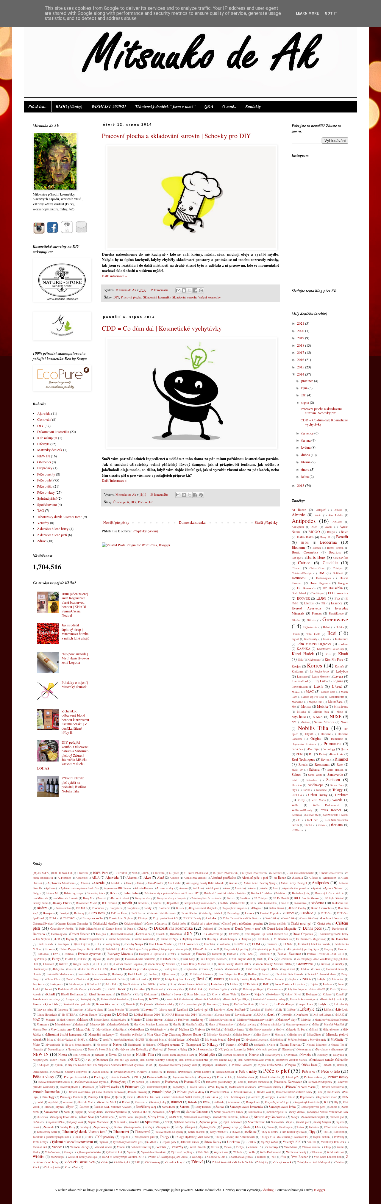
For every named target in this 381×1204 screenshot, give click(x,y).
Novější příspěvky (116, 522)
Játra (172, 984)
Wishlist (38, 1156)
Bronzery (79, 913)
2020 (301, 330)
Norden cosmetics (233, 1055)
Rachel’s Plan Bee (148, 1097)
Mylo (36, 1044)
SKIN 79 (297, 770)
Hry (181, 974)
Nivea (344, 722)
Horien (296, 634)
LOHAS (122, 1014)
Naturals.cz (75, 1049)
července (307, 433)
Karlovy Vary (176, 989)
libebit (308, 825)
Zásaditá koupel (175, 1162)
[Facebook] (52, 232)
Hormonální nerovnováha (92, 974)
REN (299, 753)
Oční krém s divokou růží (193, 1060)
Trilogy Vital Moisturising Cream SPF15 (284, 1137)
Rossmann (322, 764)
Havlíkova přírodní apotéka (140, 969)
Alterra (338, 510)
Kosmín (339, 666)
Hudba (252, 974)
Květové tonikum (244, 1004)
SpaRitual (152, 1121)
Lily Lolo (320, 680)
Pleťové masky (338, 1076)
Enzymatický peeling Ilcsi (268, 949)
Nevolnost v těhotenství (330, 1049)
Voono (340, 1147)
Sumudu (49, 1127)
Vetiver (215, 1147)
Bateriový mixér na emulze (206, 898)
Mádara (83, 1019)
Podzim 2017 (192, 1082)
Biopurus (98, 908)
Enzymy (328, 949)
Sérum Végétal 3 (276, 1112)
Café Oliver (137, 913)
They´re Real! (269, 1132)
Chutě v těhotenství (77, 979)
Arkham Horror (143, 888)
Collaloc (211, 918)
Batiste (231, 898)
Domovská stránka (192, 522)
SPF (167, 1122)
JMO (266, 984)
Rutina (47, 1107)
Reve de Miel (86, 1102)
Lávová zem (165, 1009)
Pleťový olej (118, 1082)
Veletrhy (43, 522)
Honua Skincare (335, 969)
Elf (323, 603)
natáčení (259, 1045)
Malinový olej (286, 1019)
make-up (197, 1019)
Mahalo (135, 1019)
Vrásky (68, 1152)
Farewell (217, 954)
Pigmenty (205, 1077)
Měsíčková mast (234, 1029)
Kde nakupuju (47, 437)
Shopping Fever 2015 (63, 1117)
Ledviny (219, 1009)
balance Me (311, 815)
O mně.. (229, 107)
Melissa (306, 706)
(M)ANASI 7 (40, 873)
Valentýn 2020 (292, 1142)
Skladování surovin (184, 297)
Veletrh (161, 1147)
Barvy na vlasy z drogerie (171, 898)
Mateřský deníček (49, 449)
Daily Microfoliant (90, 929)
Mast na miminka (271, 1024)
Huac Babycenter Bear (230, 974)
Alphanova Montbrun (60, 883)
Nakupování (193, 1044)
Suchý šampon (322, 1122)
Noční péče (207, 1054)
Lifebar (291, 1009)
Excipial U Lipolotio (151, 954)
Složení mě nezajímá (313, 1117)
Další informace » (114, 275)
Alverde (298, 514)
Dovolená (262, 939)
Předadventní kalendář (241, 1087)
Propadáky (44, 467)
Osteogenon (40, 1072)
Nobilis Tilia (313, 727)
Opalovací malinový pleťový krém (177, 1065)
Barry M (325, 537)
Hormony (117, 974)
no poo (127, 1055)
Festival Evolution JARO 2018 (325, 954)
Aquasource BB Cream (116, 888)
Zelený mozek (282, 1162)
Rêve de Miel (107, 1102)
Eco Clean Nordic (160, 944)
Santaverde (335, 774)
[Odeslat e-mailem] (178, 290)
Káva (235, 989)
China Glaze (317, 568)
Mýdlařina (277, 1040)
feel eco (312, 820)
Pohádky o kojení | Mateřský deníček (75, 684)
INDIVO (219, 979)
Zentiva (296, 815)
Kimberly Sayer (171, 994)
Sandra (333, 1107)
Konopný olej (88, 999)
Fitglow (96, 959)
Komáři (340, 994)
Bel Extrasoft (109, 903)
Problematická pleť (156, 1087)
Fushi (260, 959)
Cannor (249, 913)
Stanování (277, 1122)
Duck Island (299, 593)
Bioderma (328, 542)
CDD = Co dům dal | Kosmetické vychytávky (162, 328)
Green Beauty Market (160, 964)
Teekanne (321, 790)
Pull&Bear (298, 749)
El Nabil (288, 944)
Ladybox (342, 671)
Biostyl (147, 908)
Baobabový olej (301, 893)
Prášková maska (109, 1087)
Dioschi (160, 934)
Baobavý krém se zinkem (329, 893)
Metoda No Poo (296, 1029)
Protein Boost (196, 1087)
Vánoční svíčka (103, 1147)
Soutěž (134, 1122)
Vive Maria (318, 800)
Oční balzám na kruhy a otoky (157, 1060)
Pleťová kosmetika (269, 1077)
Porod (240, 1082)
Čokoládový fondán (62, 929)
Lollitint (207, 1015)
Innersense (338, 979)
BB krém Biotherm (306, 898)
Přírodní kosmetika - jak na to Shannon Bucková (96, 1092)
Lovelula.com (299, 687)
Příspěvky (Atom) (145, 530)
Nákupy (212, 1044)
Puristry (93, 1097)
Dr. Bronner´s (306, 588)
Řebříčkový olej (146, 1107)
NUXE (335, 716)
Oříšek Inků (309, 1065)
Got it (331, 13)
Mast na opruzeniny (297, 1024)
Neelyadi (158, 1049)
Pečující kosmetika (76, 1077)
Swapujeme (163, 1127)
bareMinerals (40, 898)
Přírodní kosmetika (46, 1091)
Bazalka (244, 898)
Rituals (303, 764)
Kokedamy (273, 994)
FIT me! (82, 959)
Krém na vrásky (165, 1004)
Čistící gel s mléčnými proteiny (242, 923)
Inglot (295, 639)
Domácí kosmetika (144, 939)
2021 (301, 323)
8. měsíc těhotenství (330, 873)
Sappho (79, 1112)
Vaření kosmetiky (209, 297)
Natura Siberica (324, 722)
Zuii (76, 1167)
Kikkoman (313, 660)
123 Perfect (120, 873)
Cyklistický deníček (105, 923)
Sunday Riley (67, 1127)
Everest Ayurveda (306, 608)
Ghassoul (48, 964)
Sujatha (340, 1122)
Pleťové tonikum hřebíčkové (54, 1082)
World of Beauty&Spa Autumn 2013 (123, 1157)
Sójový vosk (75, 1122)
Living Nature (88, 1015)
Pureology (328, 749)
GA (270, 958)
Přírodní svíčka (219, 1092)
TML (326, 1132)
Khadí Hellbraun (72, 994)
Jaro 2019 (148, 984)
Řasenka (84, 1107)
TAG (40, 510)
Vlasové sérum (310, 1147)
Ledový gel (201, 1009)
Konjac (296, 666)
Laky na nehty (45, 1009)
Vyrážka (131, 1152)
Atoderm (240, 888)
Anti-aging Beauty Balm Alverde (205, 883)
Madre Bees (328, 692)
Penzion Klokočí (119, 1077)
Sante (295, 780)
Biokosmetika (63, 908)
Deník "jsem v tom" (248, 928)
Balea (344, 532)
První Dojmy (216, 1087)
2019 (301, 337)
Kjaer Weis (229, 994)
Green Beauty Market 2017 (233, 964)
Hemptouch (189, 969)
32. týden (173, 873)
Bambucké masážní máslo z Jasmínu (225, 893)
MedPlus (119, 1029)
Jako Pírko (112, 984)
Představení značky (270, 1087)
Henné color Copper (256, 969)
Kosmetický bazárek (332, 999)
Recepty (269, 1097)
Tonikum (339, 1132)
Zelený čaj (262, 1162)
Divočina (175, 934)
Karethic (139, 989)
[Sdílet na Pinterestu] (201, 290)
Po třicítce (154, 1082)
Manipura (43, 1024)
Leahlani (182, 1009)
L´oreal (337, 686)
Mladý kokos (66, 1040)
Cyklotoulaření (133, 923)
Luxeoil (286, 1015)
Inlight (321, 979)
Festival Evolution (289, 954)
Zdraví (41, 540)
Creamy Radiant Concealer (72, 923)
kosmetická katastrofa (179, 999)
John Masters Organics (314, 643)
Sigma (139, 1117)
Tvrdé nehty (40, 1142)
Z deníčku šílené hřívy (52, 528)
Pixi (219, 1077)
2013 (301, 485)
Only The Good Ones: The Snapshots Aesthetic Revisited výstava (104, 1065)
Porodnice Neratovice (288, 1082)
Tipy (312, 1131)
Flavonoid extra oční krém (140, 959)
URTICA (297, 795)
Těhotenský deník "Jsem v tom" (59, 516)
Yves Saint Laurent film (327, 1157)
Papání (171, 1072)
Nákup (150, 1045)
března (306, 461)
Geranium (285, 959)
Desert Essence (80, 934)
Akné (160, 877)
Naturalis (38, 1049)
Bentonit (157, 903)
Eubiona (43, 954)
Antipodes (304, 520)
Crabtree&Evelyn (302, 573)
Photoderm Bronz (157, 1077)
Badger (331, 532)
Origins (315, 738)
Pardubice (184, 1072)
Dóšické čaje (228, 939)
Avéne (328, 527)
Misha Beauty (242, 1034)
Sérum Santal (255, 1112)
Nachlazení (134, 1045)
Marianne (297, 702)
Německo (287, 1049)
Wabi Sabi (203, 1152)
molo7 (321, 825)
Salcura (314, 769)
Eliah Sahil (110, 949)
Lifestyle (43, 443)
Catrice (304, 562)
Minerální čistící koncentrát (64, 1034)
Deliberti (338, 573)
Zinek (36, 1167)
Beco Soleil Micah (86, 903)
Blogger (319, 1189)
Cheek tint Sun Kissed (289, 974)
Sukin (36, 1127)
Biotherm (298, 547)
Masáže (177, 1024)
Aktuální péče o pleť (255, 877)
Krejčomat (298, 671)
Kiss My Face (334, 659)
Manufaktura (336, 697)
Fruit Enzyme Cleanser (213, 959)
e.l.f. (298, 820)
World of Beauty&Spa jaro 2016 (168, 1157)
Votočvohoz (52, 1152)
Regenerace (306, 1097)
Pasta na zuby (203, 1072)
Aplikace (50, 888)
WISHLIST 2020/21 (108, 107)
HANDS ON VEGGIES (93, 969)
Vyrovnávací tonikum (153, 1152)
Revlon (325, 760)
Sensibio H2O (140, 1112)
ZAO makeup (152, 1162)
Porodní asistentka (258, 1082)
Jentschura (341, 639)
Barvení (101, 898)
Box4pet (297, 558)
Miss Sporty (341, 707)
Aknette (174, 878)
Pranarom (88, 1087)
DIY (116, 297)
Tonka (77, 1137)
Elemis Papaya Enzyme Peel (76, 949)
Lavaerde (134, 1009)
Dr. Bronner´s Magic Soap (311, 939)
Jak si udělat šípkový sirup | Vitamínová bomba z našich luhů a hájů (75, 631)
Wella (295, 805)
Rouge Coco (253, 1102)
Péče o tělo (44, 486)
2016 (301, 359)
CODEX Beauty (192, 918)
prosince (307, 380)
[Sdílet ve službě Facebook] (195, 290)
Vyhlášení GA (114, 1152)
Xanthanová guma (241, 1157)
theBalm (337, 824)
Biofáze (42, 907)
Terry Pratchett (218, 1132)
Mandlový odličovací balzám (332, 1020)
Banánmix (281, 893)
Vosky (36, 1152)
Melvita (322, 706)
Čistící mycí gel (301, 923)
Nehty (183, 1049)
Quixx (344, 749)
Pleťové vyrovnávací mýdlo (91, 1082)
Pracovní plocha (131, 297)
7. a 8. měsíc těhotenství (300, 873)
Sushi (117, 1127)
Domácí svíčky (168, 939)
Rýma (59, 1107)
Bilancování (238, 903)
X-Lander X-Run (216, 1157)
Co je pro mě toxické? (165, 918)
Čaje (149, 923)
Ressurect (68, 1102)
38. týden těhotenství (225, 873)
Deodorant (338, 929)
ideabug (268, 1189)
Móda (94, 1039)
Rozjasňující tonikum (306, 1102)
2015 (301, 367)
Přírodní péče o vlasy (190, 1092)
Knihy (245, 994)
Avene (252, 888)
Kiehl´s (125, 994)
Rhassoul (140, 1102)
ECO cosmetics (338, 593)
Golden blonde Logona (128, 964)
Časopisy (162, 923)
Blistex (317, 548)
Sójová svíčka (56, 1122)
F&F (171, 954)
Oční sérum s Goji (223, 1060)
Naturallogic (55, 1049)
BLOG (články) (69, 107)
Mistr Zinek (314, 1034)
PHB (137, 1076)
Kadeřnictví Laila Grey (330, 649)
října (304, 387)
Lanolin (77, 1009)
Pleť (229, 1077)
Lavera (338, 676)
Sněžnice (38, 1122)
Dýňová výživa (81, 944)
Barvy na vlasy (143, 898)
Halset (326, 627)
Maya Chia (83, 1029)
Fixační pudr (113, 959)
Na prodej (102, 1045)
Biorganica (116, 908)
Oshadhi (327, 1065)
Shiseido (297, 785)
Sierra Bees (336, 785)
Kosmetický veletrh (45, 1004)
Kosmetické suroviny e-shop (268, 999)
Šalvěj (178, 1127)
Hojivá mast (288, 969)
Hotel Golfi (313, 634)
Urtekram (341, 794)
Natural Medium (316, 1045)
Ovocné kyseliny (124, 1072)
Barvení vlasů (120, 898)
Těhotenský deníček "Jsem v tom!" (165, 107)
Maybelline (315, 702)
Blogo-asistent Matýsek (203, 908)
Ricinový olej (158, 1102)
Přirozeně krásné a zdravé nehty (294, 1092)
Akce (147, 877)
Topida (124, 1137)
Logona (337, 680)
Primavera (332, 743)
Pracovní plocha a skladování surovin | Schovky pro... (321, 410)
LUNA (259, 1015)
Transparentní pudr (144, 1137)
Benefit (342, 537)
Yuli (273, 1157)
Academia (81, 878)
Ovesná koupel (100, 1072)
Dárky (142, 928)
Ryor (340, 764)
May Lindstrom (61, 1029)
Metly (279, 1029)
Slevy (294, 1117)
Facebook (184, 954)
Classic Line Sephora (121, 918)
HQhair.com (310, 627)
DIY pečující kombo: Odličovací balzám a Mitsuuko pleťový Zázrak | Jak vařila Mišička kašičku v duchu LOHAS (62, 755)
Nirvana (99, 1055)
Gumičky (338, 964)
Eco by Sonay (112, 944)
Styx (294, 790)
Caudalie (330, 562)
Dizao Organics (320, 583)
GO (107, 964)
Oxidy (142, 1072)
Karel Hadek (303, 653)
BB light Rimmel (334, 898)
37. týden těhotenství (196, 873)
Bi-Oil (305, 543)
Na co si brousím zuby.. (78, 1045)
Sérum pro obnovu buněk (228, 1112)
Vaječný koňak (269, 1142)
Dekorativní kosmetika (53, 431)
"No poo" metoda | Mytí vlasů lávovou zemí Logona (75, 658)
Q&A (208, 107)
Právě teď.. (37, 107)
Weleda (337, 799)
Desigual (101, 934)
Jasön (326, 639)
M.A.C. (296, 692)
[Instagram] (39, 232)
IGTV (156, 979)
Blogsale (257, 908)
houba (152, 974)
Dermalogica (323, 578)
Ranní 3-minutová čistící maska (181, 1097)
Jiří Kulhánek (250, 984)
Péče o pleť (145, 502)
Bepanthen (173, 903)
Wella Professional (326, 805)
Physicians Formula (304, 744)
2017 (301, 352)
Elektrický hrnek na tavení (313, 944)
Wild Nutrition (335, 1152)
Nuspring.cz (40, 1060)
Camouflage (233, 913)
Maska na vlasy (247, 1024)
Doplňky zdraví (191, 939)
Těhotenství (121, 1131)
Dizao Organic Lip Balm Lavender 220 (265, 934)
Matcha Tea (39, 1029)
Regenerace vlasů (327, 1097)
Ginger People (81, 964)
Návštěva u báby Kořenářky (132, 1049)
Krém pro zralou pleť (190, 1004)
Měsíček (216, 1029)
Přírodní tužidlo (241, 1092)
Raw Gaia (336, 754)
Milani (314, 1029)
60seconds (276, 873)
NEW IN (43, 456)
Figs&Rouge (336, 613)
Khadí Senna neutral (102, 994)
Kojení (258, 994)
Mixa (340, 712)
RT (311, 754)
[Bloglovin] (67, 232)
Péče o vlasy (46, 492)
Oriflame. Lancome (241, 1065)
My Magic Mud (214, 1040)
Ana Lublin (335, 515)
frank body (188, 959)
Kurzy (225, 1004)
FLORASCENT (169, 959)
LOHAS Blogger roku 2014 (181, 1015)
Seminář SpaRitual (116, 1112)
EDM (321, 598)
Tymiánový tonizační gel (127, 1142)
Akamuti (132, 877)
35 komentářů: (159, 290)
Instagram (56, 984)
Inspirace (39, 984)
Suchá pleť (303, 1122)
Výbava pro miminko (88, 1152)
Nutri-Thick (58, 1060)
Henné (218, 969)
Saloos (296, 774)
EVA (337, 599)
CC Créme (326, 913)
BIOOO (314, 531)
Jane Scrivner (130, 984)
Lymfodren (302, 1015)
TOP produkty (105, 1137)
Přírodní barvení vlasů (300, 1087)
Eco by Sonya (134, 944)
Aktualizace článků (195, 878)
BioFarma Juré (340, 903)
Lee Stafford (300, 681)
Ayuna (316, 888)
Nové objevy (272, 1055)
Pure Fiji (313, 749)
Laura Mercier (320, 676)
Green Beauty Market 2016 (197, 964)
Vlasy (327, 1147)
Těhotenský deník (47, 1132)
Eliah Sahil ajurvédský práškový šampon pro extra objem (155, 949)
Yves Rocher (331, 809)
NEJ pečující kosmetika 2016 (235, 1049)
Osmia (340, 1065)
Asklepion (298, 527)
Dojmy (70, 939)
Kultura (212, 1004)
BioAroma (300, 903)
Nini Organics (81, 1055)
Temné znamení (196, 1132)
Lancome (302, 676)
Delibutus (224, 929)
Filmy (56, 959)
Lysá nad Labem (322, 1015)
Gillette (311, 620)
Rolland (218, 1102)
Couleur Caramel (332, 918)
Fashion (231, 954)
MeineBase (335, 702)
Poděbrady (171, 1082)
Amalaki (116, 883)
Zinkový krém (52, 1167)
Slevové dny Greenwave (269, 1117)
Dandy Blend (114, 929)
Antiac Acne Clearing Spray (259, 883)
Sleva (245, 1117)
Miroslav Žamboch (218, 1034)
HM (274, 969)
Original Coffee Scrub (269, 1065)
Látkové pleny (95, 1009)
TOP (88, 1137)
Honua (316, 969)
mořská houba (123, 1040)
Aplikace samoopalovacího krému (79, 888)
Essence (336, 603)
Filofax (296, 620)
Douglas (343, 583)
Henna (204, 969)
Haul (114, 969)
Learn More (307, 13)
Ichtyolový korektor (177, 979)
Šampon (191, 1127)
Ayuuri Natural (333, 888)
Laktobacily (341, 1004)
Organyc (207, 1065)
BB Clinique (261, 898)
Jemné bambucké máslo (192, 984)
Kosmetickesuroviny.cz (303, 999)
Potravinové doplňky (320, 1082)
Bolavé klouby (297, 908)
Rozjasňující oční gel (277, 1102)
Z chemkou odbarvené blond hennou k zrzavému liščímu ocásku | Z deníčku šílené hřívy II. (75, 722)
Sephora (333, 779)
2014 (301, 374)
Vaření (121, 1147)
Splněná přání (47, 498)
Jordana (343, 644)
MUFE (140, 1040)
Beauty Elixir (61, 903)
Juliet (48, 989)
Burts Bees (316, 557)
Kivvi (215, 994)
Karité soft (157, 989)
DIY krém (233, 934)
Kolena (327, 994)
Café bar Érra (340, 558)
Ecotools (223, 944)
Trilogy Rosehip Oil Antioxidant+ (235, 1137)
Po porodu (138, 1082)
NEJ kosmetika (203, 1049)
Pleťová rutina (313, 1077)
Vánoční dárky (79, 1147)
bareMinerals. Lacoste (335, 815)
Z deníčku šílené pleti (52, 534)
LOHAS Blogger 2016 (147, 1015)
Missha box (321, 712)
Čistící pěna (324, 923)
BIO (252, 903)
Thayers (236, 1132)
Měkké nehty (157, 1029)
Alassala (297, 877)
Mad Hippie (67, 1020)
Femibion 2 (265, 954)
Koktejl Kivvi (293, 994)
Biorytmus (133, 908)
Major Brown (154, 1020)
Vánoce (57, 1146)
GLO (97, 964)
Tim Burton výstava (292, 1132)
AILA (96, 877)
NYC (294, 722)
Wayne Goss (221, 1152)
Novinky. (322, 1055)
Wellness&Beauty (302, 810)
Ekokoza (271, 944)
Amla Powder (155, 883)
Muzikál (193, 1039)
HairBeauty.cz (41, 969)
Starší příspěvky (266, 522)
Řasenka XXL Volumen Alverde (112, 1107)
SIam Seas (87, 1117)
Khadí (343, 653)
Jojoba (314, 984)
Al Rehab (299, 510)
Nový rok (338, 1055)
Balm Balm (305, 536)
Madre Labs (119, 1020)
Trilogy (337, 789)
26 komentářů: (159, 494)
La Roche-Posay (319, 671)
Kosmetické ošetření (208, 999)
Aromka (183, 888)
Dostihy (211, 939)
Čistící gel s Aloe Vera (204, 923)
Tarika (306, 790)
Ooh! (150, 1065)
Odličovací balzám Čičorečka (329, 1060)
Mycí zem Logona (256, 1040)
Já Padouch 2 (94, 984)
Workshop (57, 1157)
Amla (139, 883)
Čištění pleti (121, 502)
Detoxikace (143, 934)
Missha (301, 712)
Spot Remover (233, 1122)
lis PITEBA (69, 1015)
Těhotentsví (142, 1132)
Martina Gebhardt (118, 1024)
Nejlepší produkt (267, 1049)
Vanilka (311, 1142)
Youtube (261, 1157)
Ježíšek (234, 984)
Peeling (99, 1077)
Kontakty (253, 107)
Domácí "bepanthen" (91, 939)
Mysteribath (53, 1045)
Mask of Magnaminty (221, 1024)
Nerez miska (304, 1049)
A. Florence (64, 878)
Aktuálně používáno (223, 877)
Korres (314, 665)
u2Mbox (297, 830)
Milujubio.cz (330, 1029)
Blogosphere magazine (234, 908)
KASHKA (303, 649)
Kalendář (96, 989)
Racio (322, 754)
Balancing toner (96, 893)
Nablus (117, 1044)
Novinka (290, 1055)
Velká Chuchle (198, 1147)
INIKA (306, 979)
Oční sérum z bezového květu (254, 1060)
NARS (318, 716)
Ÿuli (283, 1157)
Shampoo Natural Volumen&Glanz (328, 1112)
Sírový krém (156, 1117)
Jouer (341, 984)
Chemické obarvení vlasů (321, 974)
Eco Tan (208, 944)
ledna (305, 476)
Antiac (233, 883)
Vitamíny (272, 1147)
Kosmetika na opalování (77, 1004)
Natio (305, 722)
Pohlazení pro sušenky (219, 1082)
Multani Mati (156, 1040)
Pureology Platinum (71, 1097)
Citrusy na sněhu (92, 918)
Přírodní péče (161, 1091)
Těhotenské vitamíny (336, 1127)
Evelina (68, 954)
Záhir (104, 1162)
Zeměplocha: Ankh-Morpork (314, 1162)
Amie (318, 515)
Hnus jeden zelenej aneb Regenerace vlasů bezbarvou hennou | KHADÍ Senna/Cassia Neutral (75, 604)
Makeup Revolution (220, 1020)
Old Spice (43, 1065)
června (306, 440)
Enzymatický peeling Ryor (303, 949)
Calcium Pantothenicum (162, 913)
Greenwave (335, 619)
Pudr (319, 1092)
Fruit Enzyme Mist (241, 959)
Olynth (309, 734)
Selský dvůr (95, 1112)
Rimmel (341, 759)
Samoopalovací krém (282, 1107)
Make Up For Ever (313, 697)
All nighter (329, 878)
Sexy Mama (297, 1112)
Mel (294, 707)
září (304, 395)
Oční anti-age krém (124, 1060)
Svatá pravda (132, 1127)
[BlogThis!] (184, 290)
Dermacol (298, 577)
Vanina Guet (40, 1147)
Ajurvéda (43, 413)
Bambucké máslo (261, 893)
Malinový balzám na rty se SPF (255, 1020)
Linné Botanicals (47, 1015)
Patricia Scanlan (225, 1072)
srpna (305, 402)
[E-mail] (81, 232)
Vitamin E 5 (254, 1147)
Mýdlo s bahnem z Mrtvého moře (307, 1040)
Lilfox (328, 1009)
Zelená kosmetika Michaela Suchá (232, 1162)
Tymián (103, 1142)
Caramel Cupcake (270, 913)
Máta (316, 1024)
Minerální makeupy (101, 1034)
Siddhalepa (315, 784)
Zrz (67, 1167)
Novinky (305, 1055)
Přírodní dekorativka (332, 1087)
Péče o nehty (46, 474)
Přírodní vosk (263, 1092)
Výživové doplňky (182, 1152)
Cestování (44, 419)
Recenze (255, 1097)
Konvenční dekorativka (114, 999)
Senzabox (312, 780)
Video (227, 1147)
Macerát (50, 1020)
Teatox (300, 1127)
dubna (306, 454)
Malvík (305, 1020)
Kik (300, 660)
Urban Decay (317, 794)
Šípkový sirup (229, 1127)
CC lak (53, 918)
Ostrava (55, 1072)
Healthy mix (170, 969)
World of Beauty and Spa (82, 1157)
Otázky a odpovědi (76, 1072)
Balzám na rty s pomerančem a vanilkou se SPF (171, 893)
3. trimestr (158, 873)
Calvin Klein (188, 913)
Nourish (254, 1055)
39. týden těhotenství (253, 873)
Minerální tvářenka (131, 1034)
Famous (317, 613)
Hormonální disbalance (59, 974)
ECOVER (303, 598)
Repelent (53, 1102)
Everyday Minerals (119, 954)
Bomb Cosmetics (305, 552)
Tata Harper (285, 1127)
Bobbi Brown (335, 548)
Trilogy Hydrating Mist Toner (192, 1137)
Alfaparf (321, 510)
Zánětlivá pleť (122, 1162)
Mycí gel (234, 1039)
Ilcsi (332, 633)
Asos (314, 527)
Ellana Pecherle (202, 949)
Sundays (85, 1127)
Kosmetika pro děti (108, 1004)
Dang (130, 929)
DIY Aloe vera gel (212, 934)
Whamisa (316, 1152)
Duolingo (317, 593)
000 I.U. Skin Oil (62, 873)
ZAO (137, 1162)
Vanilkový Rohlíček (332, 1142)
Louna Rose (223, 1015)
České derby (179, 923)
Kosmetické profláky (236, 999)
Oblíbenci (44, 461)
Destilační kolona (121, 934)
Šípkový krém (208, 1127)
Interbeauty (310, 639)
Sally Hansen (335, 770)
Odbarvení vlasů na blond (291, 1060)
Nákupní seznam (169, 1044)
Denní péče (312, 928)
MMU (81, 1040)
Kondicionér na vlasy (46, 999)
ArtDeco (337, 522)
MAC (310, 691)
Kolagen (311, 994)
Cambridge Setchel (211, 913)
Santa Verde (315, 775)
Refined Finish (287, 1097)
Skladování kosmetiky (157, 297)
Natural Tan (337, 1045)
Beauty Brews (41, 903)
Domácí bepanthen (118, 939)
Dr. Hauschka (333, 587)
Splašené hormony (184, 1122)
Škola (246, 1127)
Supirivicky (101, 1127)
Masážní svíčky (195, 1024)
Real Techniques (303, 759)
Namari (230, 1045)
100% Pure (100, 872)
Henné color (233, 969)
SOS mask (120, 1122)
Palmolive (337, 739)
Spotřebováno (47, 504)
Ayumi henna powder (295, 888)
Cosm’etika (271, 918)
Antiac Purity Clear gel (293, 883)
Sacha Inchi (168, 1107)
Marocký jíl (97, 1024)
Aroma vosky (164, 888)
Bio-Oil (284, 903)
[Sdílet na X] (190, 290)
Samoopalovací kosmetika (246, 1107)
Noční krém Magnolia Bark (178, 1055)
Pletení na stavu (245, 1077)
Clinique (338, 568)
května (306, 447)
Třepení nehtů (321, 1137)
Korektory (138, 999)
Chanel (296, 568)
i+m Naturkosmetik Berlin (109, 979)
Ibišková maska (139, 979)
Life (279, 1009)
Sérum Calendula (197, 1112)
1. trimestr (82, 873)
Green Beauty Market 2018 (272, 964)
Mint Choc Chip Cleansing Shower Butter (174, 1034)
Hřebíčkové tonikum (201, 974)
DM (321, 572)
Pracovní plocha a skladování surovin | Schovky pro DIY (176, 135)
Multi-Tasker (176, 1040)
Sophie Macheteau (98, 1122)
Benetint (143, 903)
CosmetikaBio (308, 918)
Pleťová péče (292, 1077)
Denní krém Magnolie (281, 928)
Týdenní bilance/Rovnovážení (72, 1141)
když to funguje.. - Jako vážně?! (306, 989)
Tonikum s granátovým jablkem (51, 1137)
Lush (318, 686)
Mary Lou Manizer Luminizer (151, 1024)
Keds (329, 654)
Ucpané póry (169, 1142)
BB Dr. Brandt (281, 898)
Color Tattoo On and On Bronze (241, 918)
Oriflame (326, 734)
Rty (336, 1102)
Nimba (62, 1055)
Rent (40, 1102)
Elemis (309, 603)
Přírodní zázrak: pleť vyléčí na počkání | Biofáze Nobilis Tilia (74, 784)
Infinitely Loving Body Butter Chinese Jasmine (257, 979)
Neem (171, 1049)
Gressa (325, 964)
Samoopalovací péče (313, 1107)
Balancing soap (73, 893)
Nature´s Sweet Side (99, 1049)
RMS (206, 1102)
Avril (276, 888)
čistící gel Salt (277, 923)
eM (217, 949)
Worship (197, 1157)
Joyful (36, 989)
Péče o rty (309, 1071)
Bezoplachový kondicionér (199, 903)
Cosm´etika (289, 918)
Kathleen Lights (218, 989)
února (305, 469)
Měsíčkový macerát (260, 1029)
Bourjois (335, 552)
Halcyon (58, 969)
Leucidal (255, 1009)
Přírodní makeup (137, 1092)
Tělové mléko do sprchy (169, 1132)
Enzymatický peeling (236, 949)
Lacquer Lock (305, 1004)
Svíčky (149, 1127)
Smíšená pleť (337, 1117)
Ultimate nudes (190, 1142)
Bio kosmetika (267, 903)
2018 (301, 345)
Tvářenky (339, 1137)
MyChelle (299, 716)
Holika (340, 627)
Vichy (301, 800)
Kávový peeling (252, 989)
